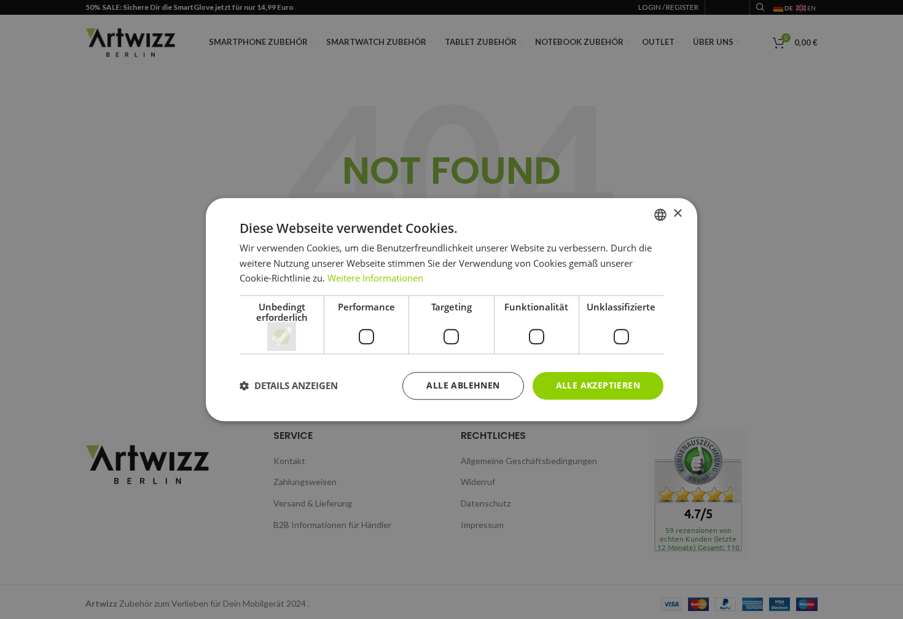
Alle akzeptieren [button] (598, 385)
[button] (289, 386)
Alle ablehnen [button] (462, 385)
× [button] (677, 213)
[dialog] (451, 309)
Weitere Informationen (375, 278)
